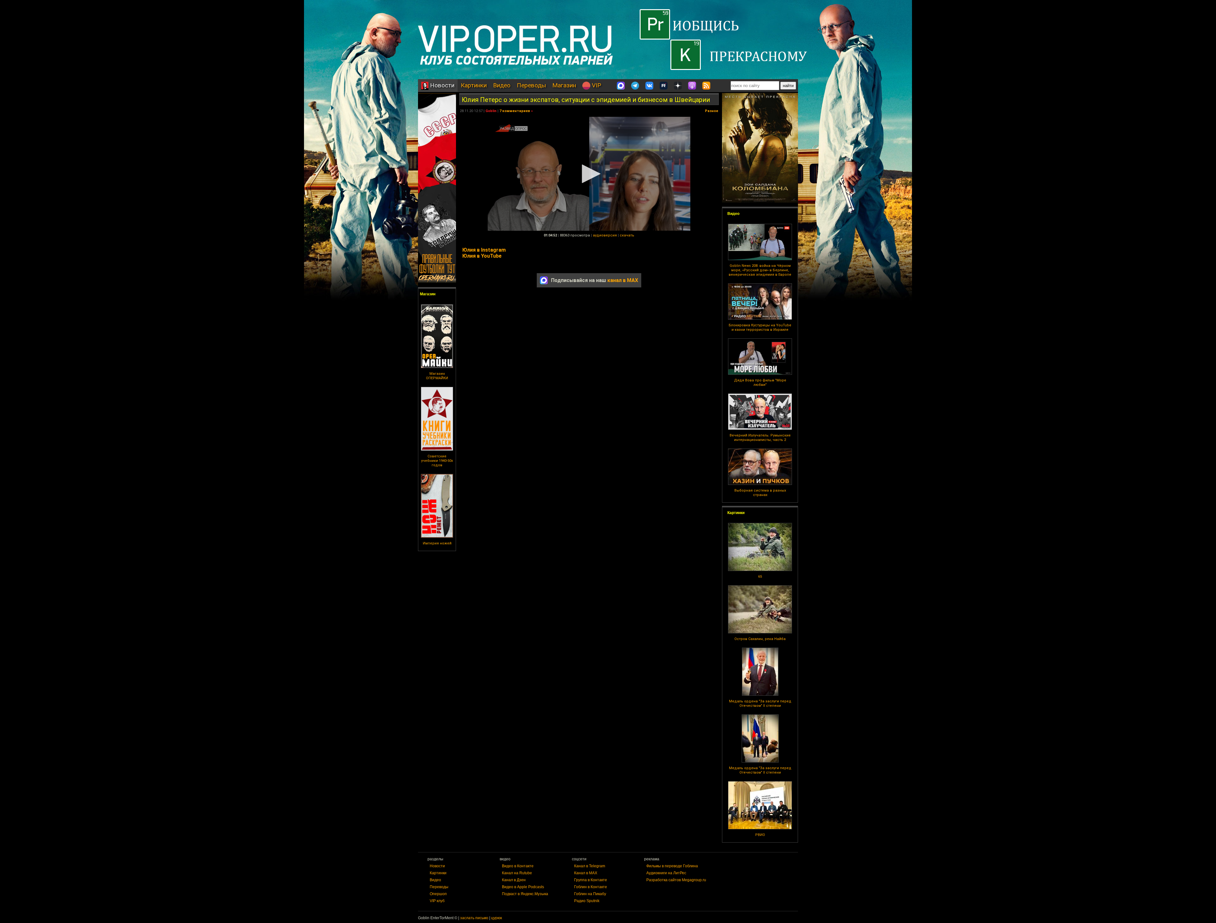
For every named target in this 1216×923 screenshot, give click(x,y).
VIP (595, 85)
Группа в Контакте (590, 880)
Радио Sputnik (586, 901)
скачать (627, 235)
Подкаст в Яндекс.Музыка (525, 894)
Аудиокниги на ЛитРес (666, 873)
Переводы (531, 85)
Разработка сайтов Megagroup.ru (676, 880)
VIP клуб (437, 901)
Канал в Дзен (514, 880)
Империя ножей (437, 543)
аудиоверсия (605, 235)
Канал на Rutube (517, 873)
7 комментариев (514, 111)
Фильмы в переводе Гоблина (672, 866)
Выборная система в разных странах (760, 492)
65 (760, 577)
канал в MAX (622, 280)
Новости (441, 85)
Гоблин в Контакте (590, 887)
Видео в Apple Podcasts (523, 887)
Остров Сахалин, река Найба (760, 639)
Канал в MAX (585, 873)
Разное (711, 111)
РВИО (760, 835)
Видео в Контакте (518, 866)
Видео (501, 85)
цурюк (496, 918)
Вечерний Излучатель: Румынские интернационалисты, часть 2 (760, 437)
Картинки (474, 85)
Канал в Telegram (589, 866)
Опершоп (438, 894)
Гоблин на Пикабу (590, 894)
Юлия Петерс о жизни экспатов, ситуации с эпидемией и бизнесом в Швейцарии (586, 100)
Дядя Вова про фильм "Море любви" (760, 382)
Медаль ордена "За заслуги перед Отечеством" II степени (760, 703)
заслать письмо (474, 918)
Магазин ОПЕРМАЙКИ (437, 376)
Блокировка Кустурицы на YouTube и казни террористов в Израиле (760, 327)
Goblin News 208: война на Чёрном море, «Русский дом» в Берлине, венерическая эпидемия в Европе (760, 270)
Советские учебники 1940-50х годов (437, 460)
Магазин (564, 85)
